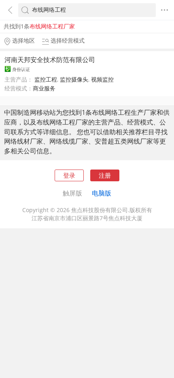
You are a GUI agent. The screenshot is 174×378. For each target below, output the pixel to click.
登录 (69, 175)
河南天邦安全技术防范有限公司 (49, 59)
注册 (105, 175)
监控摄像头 (74, 79)
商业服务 (44, 88)
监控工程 (45, 79)
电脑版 (101, 193)
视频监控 (102, 79)
